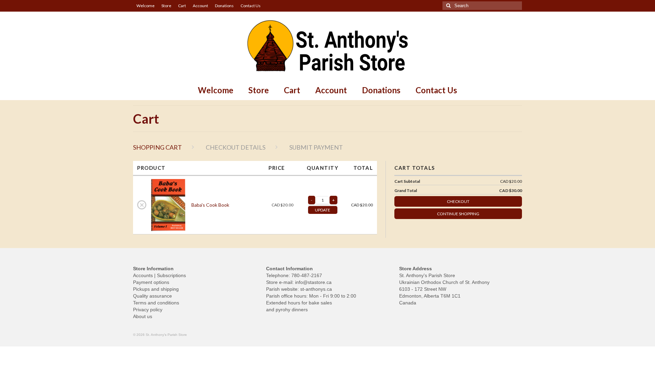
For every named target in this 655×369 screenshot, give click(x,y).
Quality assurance (152, 296)
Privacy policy (147, 309)
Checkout (458, 201)
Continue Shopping (458, 213)
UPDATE (322, 210)
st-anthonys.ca (316, 289)
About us (142, 316)
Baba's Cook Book (210, 205)
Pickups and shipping (156, 289)
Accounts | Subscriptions (159, 275)
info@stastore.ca (313, 282)
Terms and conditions (156, 302)
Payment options (151, 282)
